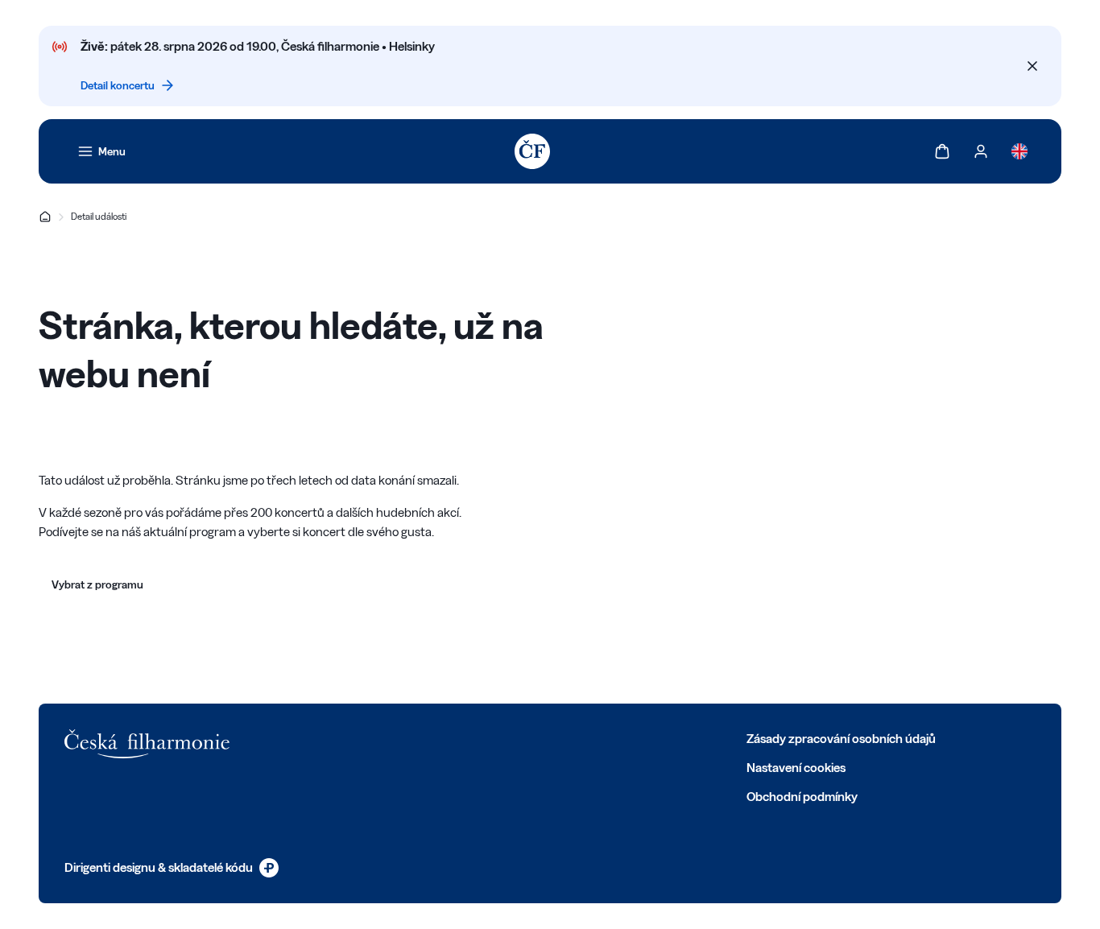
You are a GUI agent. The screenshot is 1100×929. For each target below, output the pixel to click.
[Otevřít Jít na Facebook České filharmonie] (328, 737)
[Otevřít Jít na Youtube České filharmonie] (435, 737)
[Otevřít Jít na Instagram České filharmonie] (399, 737)
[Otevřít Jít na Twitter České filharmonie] (364, 737)
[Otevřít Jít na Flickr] (506, 737)
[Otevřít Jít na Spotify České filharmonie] (470, 737)
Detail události (98, 216)
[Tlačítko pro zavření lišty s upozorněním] (1032, 66)
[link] (101, 151)
